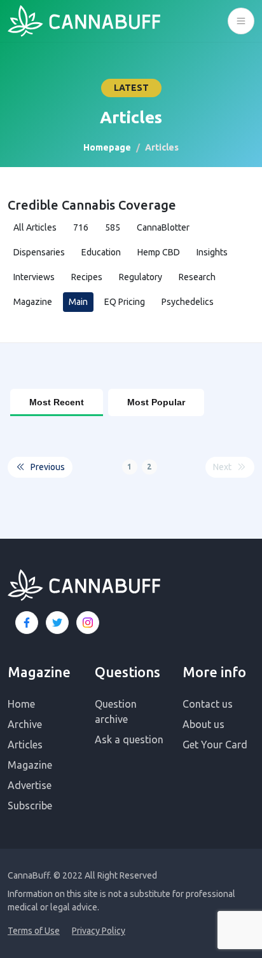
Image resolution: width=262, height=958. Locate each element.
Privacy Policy (98, 931)
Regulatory (140, 277)
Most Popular (156, 402)
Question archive (116, 711)
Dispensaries (39, 252)
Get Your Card (215, 744)
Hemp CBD (158, 252)
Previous (48, 467)
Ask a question (129, 739)
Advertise (30, 785)
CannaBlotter (163, 227)
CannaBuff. (30, 875)
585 (112, 227)
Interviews (34, 277)
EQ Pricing (124, 302)
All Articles (35, 227)
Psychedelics (188, 302)
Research (197, 277)
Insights (212, 252)
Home (21, 704)
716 (80, 227)
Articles (25, 744)
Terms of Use (34, 931)
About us (203, 724)
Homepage (107, 147)
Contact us (208, 704)
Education (101, 252)
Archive (25, 724)
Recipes (86, 277)
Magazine (32, 302)
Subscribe (30, 805)
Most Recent (56, 402)
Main (78, 302)
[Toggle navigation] (241, 21)
